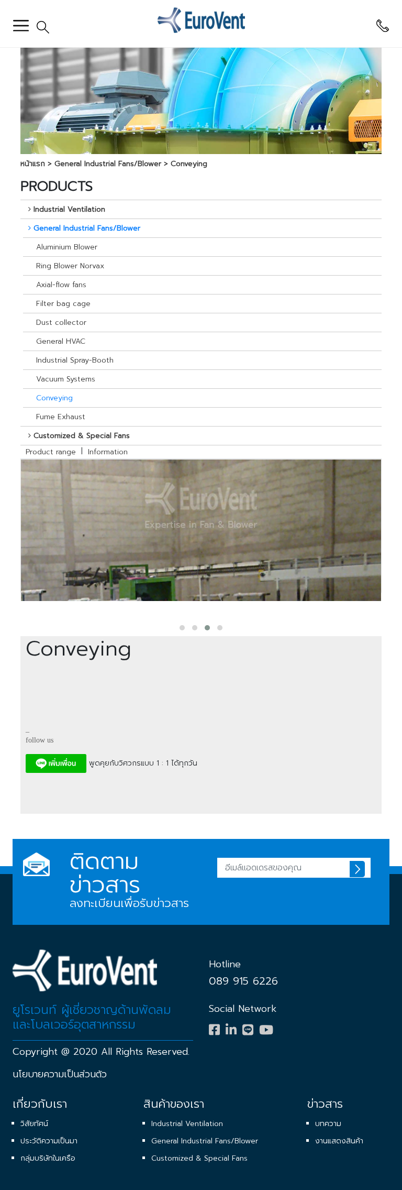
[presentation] (197, 614)
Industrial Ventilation (187, 1123)
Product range (51, 451)
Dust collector (61, 322)
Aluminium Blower (66, 247)
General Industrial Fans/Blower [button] (87, 228)
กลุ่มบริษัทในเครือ (47, 1158)
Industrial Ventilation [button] (69, 209)
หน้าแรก (32, 163)
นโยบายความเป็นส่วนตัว (60, 1074)
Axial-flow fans (61, 284)
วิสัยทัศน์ (34, 1123)
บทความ (328, 1123)
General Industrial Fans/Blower (107, 163)
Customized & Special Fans (199, 1158)
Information (108, 451)
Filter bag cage (63, 303)
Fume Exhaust (60, 416)
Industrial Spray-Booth (75, 360)
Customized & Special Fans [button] (82, 435)
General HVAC (60, 341)
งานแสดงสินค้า (339, 1141)
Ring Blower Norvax (70, 265)
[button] (182, 628)
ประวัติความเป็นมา (48, 1141)
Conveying (189, 163)
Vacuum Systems (65, 379)
